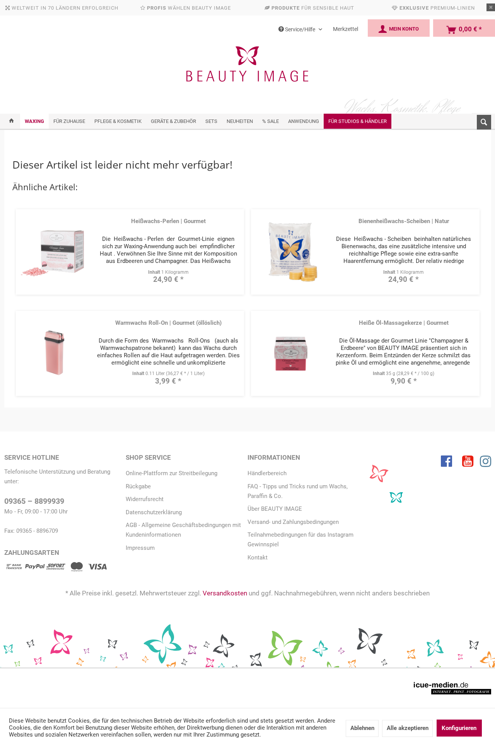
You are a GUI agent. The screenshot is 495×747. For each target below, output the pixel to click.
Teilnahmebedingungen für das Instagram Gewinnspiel (300, 539)
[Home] (11, 121)
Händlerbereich (267, 473)
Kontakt (258, 557)
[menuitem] (481, 120)
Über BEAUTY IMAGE (275, 508)
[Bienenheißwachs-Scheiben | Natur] (289, 251)
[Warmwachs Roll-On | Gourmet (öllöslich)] (54, 353)
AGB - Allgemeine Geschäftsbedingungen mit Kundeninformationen (183, 530)
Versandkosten (225, 593)
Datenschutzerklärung (154, 512)
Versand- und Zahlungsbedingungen (293, 521)
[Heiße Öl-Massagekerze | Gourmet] (289, 353)
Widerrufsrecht (145, 499)
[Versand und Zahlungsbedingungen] (55, 568)
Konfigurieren (459, 728)
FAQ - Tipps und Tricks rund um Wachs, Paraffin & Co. (298, 491)
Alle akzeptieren (407, 728)
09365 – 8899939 (34, 501)
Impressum (140, 547)
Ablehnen (362, 728)
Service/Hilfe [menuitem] (300, 29)
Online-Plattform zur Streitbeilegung (171, 473)
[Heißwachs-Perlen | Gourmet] (54, 251)
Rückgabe (138, 486)
